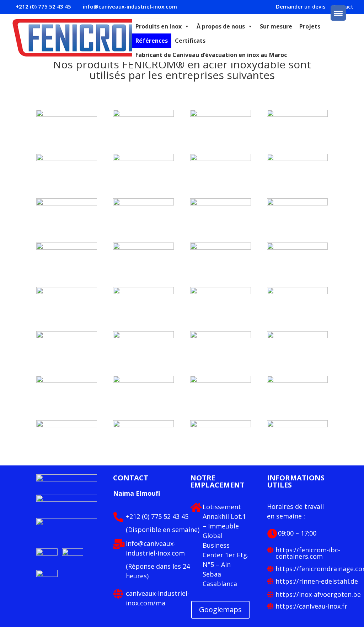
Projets (309, 26)
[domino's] (66, 336)
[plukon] (220, 159)
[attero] (220, 381)
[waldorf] (143, 115)
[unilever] (297, 115)
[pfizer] (66, 203)
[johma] (220, 292)
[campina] (143, 336)
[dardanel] (220, 336)
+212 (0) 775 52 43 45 (157, 516)
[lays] (66, 292)
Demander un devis (301, 7)
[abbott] (143, 425)
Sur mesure (276, 26)
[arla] (297, 381)
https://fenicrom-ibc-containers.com (307, 553)
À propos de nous (221, 26)
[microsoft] (143, 247)
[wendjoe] (66, 115)
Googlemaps (220, 609)
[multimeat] (297, 203)
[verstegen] (220, 115)
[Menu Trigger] (338, 13)
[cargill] (297, 336)
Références (151, 41)
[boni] (66, 381)
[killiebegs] (143, 292)
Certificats (190, 41)
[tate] (66, 159)
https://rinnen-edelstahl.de (316, 581)
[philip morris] (297, 159)
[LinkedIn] (47, 553)
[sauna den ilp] (143, 159)
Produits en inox (158, 26)
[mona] (66, 247)
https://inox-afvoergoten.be (318, 594)
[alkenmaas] (66, 425)
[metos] (220, 247)
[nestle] (220, 203)
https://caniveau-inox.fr (311, 606)
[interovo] (297, 292)
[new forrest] (143, 203)
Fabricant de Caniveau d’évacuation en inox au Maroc (211, 55)
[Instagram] (47, 575)
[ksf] (297, 425)
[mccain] (297, 247)
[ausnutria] (143, 381)
